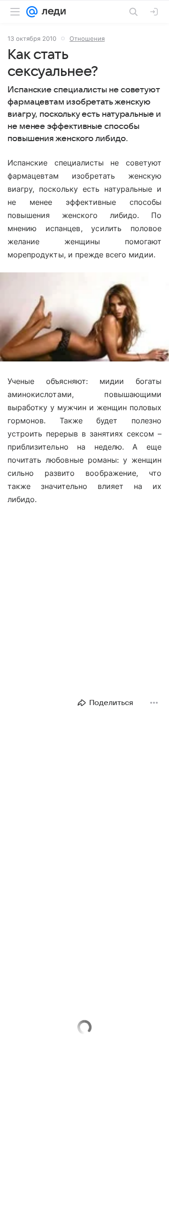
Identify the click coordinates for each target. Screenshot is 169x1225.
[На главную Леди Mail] (52, 11)
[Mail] (32, 11)
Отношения (87, 38)
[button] (84, 317)
